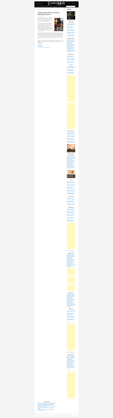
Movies (42, 6)
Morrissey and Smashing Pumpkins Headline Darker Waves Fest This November (70, 139)
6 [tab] (73, 20)
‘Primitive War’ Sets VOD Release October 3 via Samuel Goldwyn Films (71, 199)
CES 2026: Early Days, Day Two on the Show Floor (70, 73)
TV (49, 47)
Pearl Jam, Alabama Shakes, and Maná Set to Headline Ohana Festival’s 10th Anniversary (71, 133)
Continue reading (40, 43)
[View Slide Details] (71, 15)
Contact (60, 6)
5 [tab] (72, 20)
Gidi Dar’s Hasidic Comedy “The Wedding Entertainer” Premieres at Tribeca (70, 30)
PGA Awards (47, 47)
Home (39, 6)
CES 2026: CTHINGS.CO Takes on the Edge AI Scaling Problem (71, 67)
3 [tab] (70, 20)
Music (45, 6)
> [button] (74, 15)
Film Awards (41, 47)
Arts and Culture (55, 6)
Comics (51, 6)
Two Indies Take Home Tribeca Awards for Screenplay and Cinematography (71, 24)
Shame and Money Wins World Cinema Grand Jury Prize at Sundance (70, 56)
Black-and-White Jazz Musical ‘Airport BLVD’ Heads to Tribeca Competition (71, 33)
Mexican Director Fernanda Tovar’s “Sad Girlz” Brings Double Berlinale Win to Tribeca (70, 35)
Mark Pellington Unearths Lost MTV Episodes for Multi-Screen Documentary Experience (71, 193)
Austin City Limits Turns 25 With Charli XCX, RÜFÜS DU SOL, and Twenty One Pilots (71, 136)
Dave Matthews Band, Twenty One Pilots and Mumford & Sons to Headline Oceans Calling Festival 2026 (71, 142)
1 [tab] (68, 20)
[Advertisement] (71, 88)
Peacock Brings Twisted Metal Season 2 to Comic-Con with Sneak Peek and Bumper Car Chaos (71, 204)
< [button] (68, 15)
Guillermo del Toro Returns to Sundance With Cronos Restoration (71, 62)
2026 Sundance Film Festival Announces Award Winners (71, 59)
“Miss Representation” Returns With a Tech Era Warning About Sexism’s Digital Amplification (70, 27)
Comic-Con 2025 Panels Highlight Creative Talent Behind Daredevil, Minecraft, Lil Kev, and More (71, 201)
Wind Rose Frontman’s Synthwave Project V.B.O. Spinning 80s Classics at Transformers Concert (70, 188)
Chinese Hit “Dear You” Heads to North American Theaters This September (71, 51)
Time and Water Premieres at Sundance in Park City (71, 218)
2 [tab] (69, 20)
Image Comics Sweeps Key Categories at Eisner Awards (71, 185)
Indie (47, 6)
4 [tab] (71, 20)
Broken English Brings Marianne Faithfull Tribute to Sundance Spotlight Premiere (71, 220)
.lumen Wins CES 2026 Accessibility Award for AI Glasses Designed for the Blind (70, 70)
